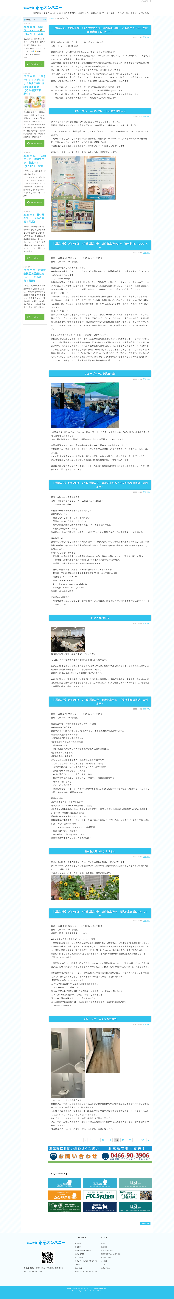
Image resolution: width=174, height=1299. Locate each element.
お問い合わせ (145, 13)
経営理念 (37, 13)
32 (142, 1140)
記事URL (146, 37)
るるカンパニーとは (52, 13)
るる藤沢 (78, 1247)
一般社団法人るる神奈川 (83, 1250)
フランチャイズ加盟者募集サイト (86, 1261)
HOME (52, 18)
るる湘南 (78, 1243)
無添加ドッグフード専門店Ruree (86, 1271)
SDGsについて (97, 13)
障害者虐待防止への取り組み (76, 13)
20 (130, 1140)
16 (103, 1140)
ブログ (103, 1264)
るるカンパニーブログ (126, 13)
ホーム (103, 1243)
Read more (36, 64)
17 (110, 1140)
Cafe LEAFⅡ (79, 1268)
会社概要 (110, 13)
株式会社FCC (79, 1254)
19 (123, 1140)
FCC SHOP (79, 1257)
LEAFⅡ (77, 1264)
